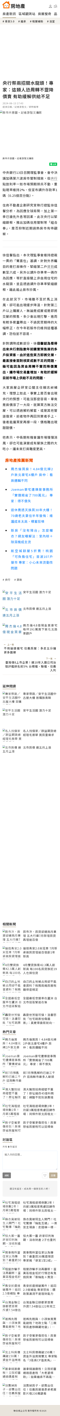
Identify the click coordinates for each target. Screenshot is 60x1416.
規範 (6, 1175)
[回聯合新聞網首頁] (6, 4)
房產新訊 (9, 13)
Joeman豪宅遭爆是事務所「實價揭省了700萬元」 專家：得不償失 (32, 495)
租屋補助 (37, 21)
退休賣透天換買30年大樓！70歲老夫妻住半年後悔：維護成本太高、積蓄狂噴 (32, 515)
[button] (55, 6)
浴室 (52, 21)
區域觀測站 (27, 13)
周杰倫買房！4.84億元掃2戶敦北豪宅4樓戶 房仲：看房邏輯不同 (32, 475)
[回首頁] (14, 4)
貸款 (19, 579)
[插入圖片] (45, 1175)
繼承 (23, 21)
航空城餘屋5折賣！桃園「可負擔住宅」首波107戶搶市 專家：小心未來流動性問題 (32, 559)
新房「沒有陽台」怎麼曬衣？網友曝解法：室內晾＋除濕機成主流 (32, 536)
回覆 (53, 1175)
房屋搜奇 (44, 13)
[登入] (50, 6)
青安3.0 (9, 21)
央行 (7, 579)
